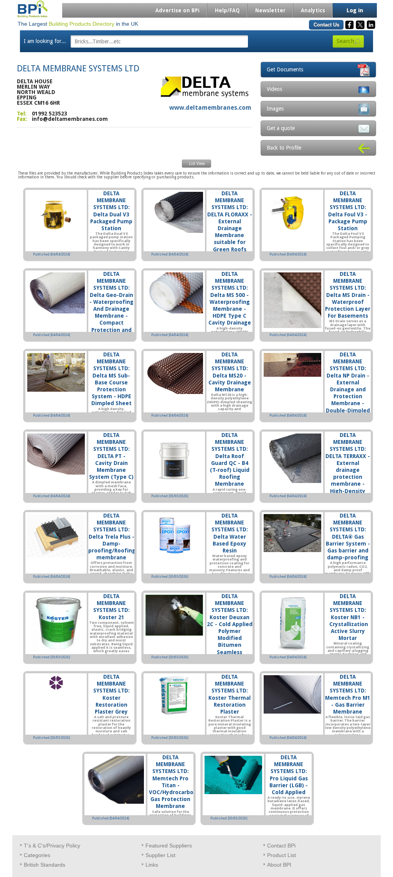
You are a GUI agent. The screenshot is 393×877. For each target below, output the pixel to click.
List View (197, 164)
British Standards (44, 865)
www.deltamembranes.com (210, 107)
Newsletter (270, 10)
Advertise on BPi (177, 10)
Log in (355, 10)
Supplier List (160, 855)
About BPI (279, 865)
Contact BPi (281, 845)
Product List (281, 855)
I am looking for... (45, 41)
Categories (37, 855)
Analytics (313, 10)
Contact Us (326, 25)
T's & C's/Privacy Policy (52, 845)
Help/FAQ (227, 10)
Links (151, 865)
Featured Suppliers (168, 845)
